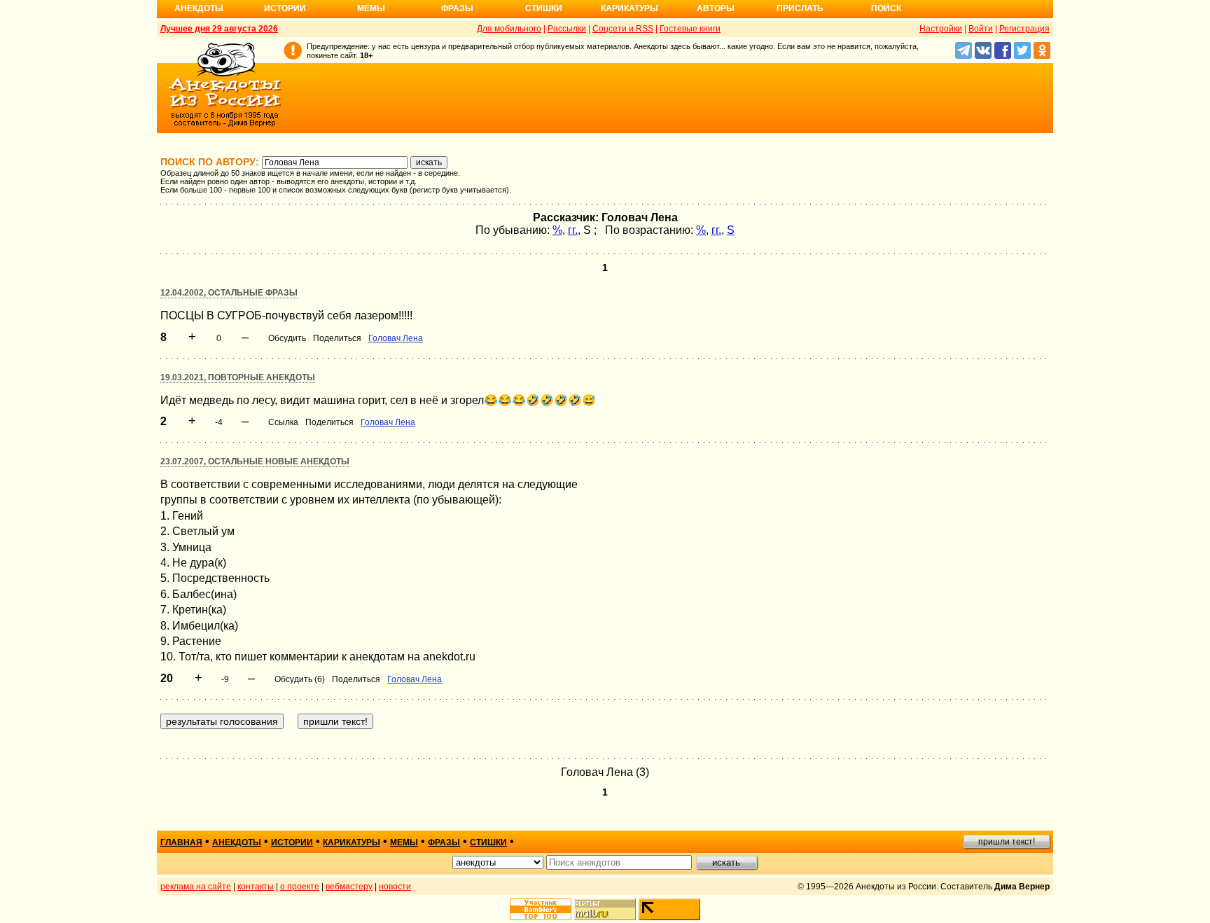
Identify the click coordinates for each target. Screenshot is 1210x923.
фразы (444, 842)
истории (292, 842)
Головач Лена (395, 338)
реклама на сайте (195, 886)
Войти (980, 29)
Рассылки (567, 29)
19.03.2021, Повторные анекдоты (237, 377)
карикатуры (351, 842)
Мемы (371, 8)
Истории (285, 8)
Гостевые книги (690, 29)
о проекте (299, 886)
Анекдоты (198, 8)
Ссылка (283, 422)
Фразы (457, 8)
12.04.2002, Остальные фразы (229, 293)
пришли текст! (1006, 842)
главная (181, 842)
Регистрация (1024, 29)
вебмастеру (349, 886)
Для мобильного (509, 29)
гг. (573, 230)
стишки (488, 842)
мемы (404, 842)
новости (395, 886)
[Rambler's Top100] (540, 909)
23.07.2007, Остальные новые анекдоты (254, 461)
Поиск (886, 8)
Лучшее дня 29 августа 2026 (219, 29)
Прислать (800, 8)
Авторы (716, 8)
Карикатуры (629, 8)
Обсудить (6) (299, 679)
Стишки (543, 8)
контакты (255, 886)
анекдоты (236, 842)
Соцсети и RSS (622, 29)
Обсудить (287, 338)
